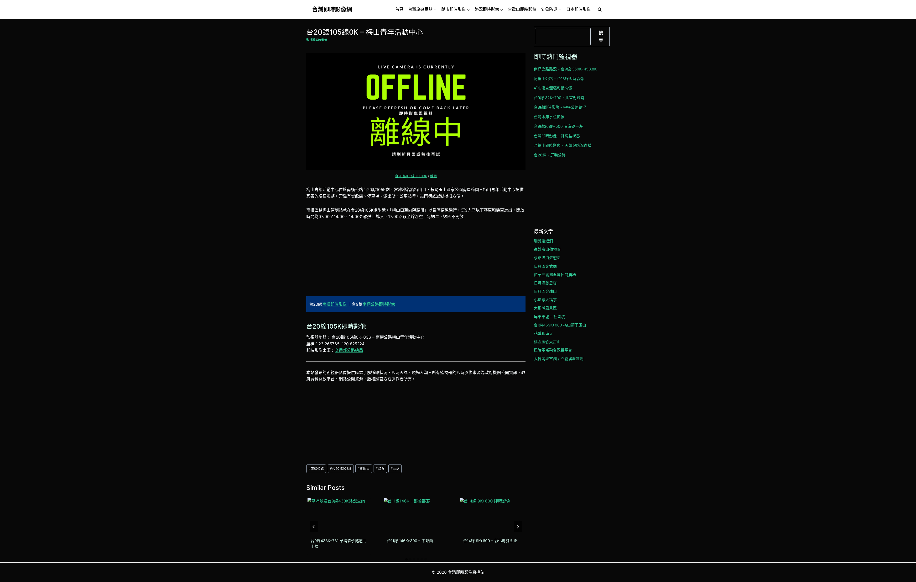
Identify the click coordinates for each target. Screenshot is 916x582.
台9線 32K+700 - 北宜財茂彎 (559, 97)
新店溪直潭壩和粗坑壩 (553, 88)
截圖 (433, 176)
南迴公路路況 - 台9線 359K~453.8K (565, 69)
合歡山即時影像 (522, 9)
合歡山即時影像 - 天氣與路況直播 (562, 145)
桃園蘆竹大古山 (547, 341)
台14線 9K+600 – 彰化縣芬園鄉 (490, 540)
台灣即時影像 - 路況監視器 (557, 135)
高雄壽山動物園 (547, 249)
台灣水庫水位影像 (549, 116)
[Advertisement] (416, 261)
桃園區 (364, 468)
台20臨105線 (341, 468)
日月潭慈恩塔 (545, 283)
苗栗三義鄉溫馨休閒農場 (555, 274)
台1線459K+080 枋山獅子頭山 (560, 325)
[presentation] (339, 516)
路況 (380, 468)
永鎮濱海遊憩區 (547, 257)
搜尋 (601, 36)
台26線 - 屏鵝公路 (550, 155)
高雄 (395, 468)
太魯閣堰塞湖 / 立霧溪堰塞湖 (558, 358)
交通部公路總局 (349, 350)
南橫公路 (316, 468)
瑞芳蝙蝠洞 (543, 241)
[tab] (406, 559)
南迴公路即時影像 (379, 304)
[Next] (518, 526)
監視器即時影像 (316, 40)
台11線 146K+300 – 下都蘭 (410, 540)
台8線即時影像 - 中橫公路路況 (560, 107)
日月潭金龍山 (545, 291)
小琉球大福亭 (545, 299)
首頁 (399, 9)
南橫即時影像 (334, 304)
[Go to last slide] (314, 526)
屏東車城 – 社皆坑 (549, 316)
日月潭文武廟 (545, 266)
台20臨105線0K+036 (411, 176)
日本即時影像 (578, 9)
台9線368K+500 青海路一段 (558, 126)
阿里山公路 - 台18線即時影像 (559, 78)
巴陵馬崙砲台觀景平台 (553, 350)
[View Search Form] (599, 9)
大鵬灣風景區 (545, 308)
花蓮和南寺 (543, 333)
